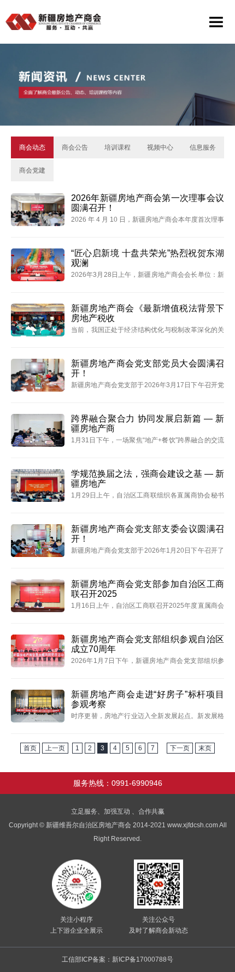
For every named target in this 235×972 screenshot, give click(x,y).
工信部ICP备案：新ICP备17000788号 (117, 959)
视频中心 (160, 147)
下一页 (180, 748)
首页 (30, 748)
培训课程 (117, 147)
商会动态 (32, 147)
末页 (205, 748)
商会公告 (75, 147)
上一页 (55, 748)
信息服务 (203, 147)
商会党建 (32, 170)
